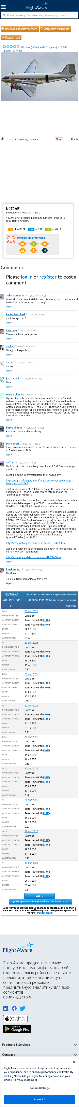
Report (9, 306)
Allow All (39, 1099)
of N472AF (17, 229)
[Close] (74, 1062)
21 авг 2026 (31, 800)
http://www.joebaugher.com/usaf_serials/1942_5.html (36, 543)
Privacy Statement (25, 1079)
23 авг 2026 (31, 611)
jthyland (10, 346)
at (54, 229)
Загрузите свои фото (56, 28)
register (48, 277)
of (36, 229)
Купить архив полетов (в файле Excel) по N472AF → (41, 901)
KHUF (46, 620)
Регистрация (44, 912)
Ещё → (39, 896)
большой (22, 139)
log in (27, 277)
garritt (9, 362)
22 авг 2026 (31, 705)
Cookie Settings (39, 1088)
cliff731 (10, 462)
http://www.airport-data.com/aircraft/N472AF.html (33, 557)
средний (9, 139)
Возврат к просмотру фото (21, 28)
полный (33, 139)
